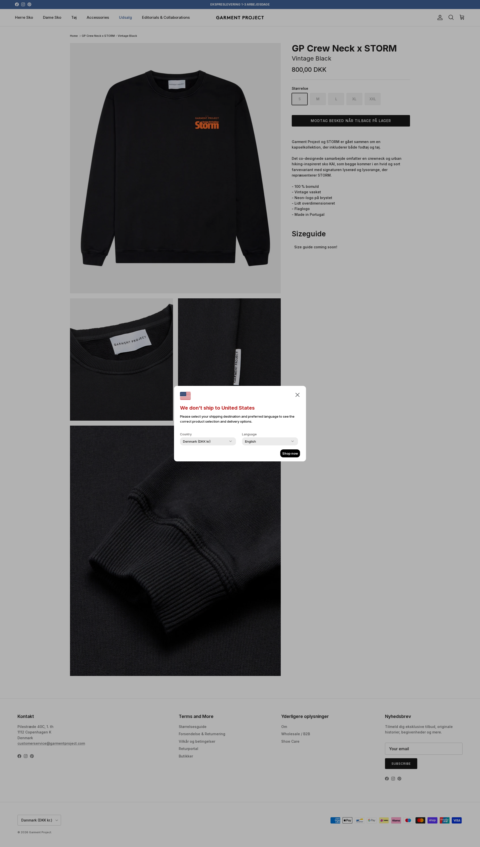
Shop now (290, 453)
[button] (297, 394)
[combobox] (196, 441)
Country (186, 434)
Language (249, 434)
